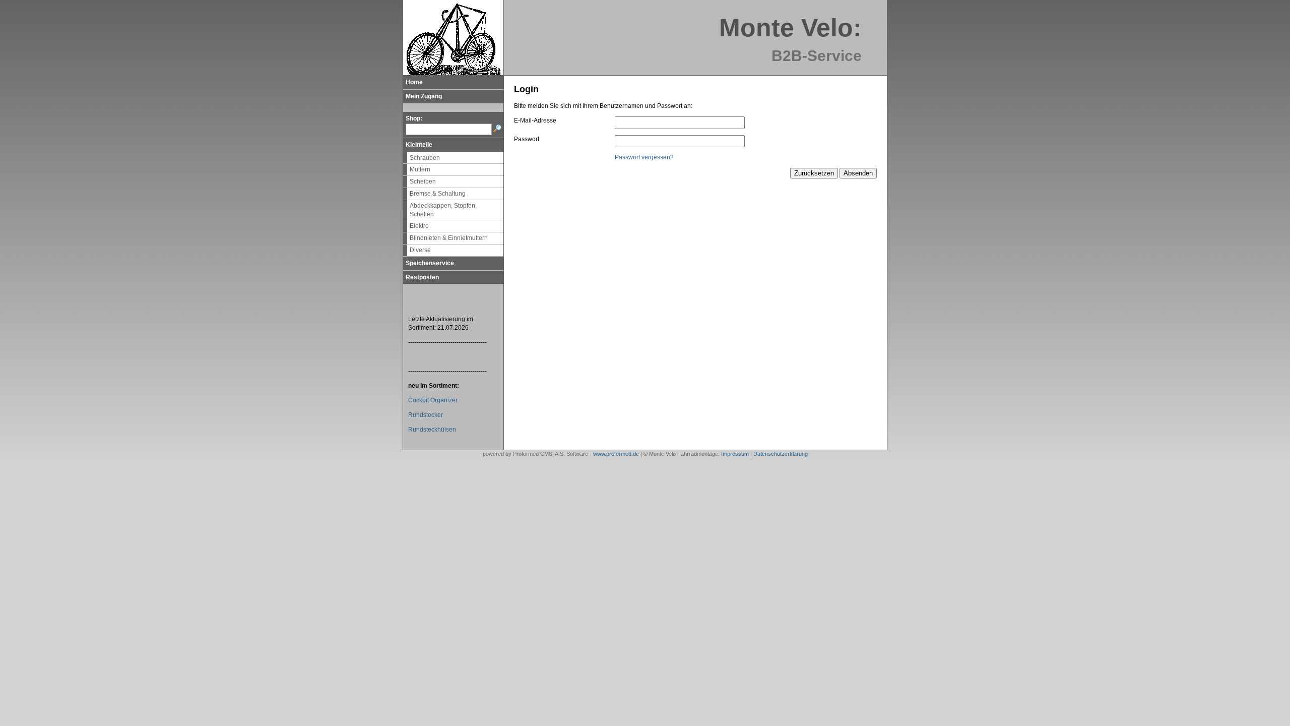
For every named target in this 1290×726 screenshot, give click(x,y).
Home (414, 82)
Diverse (420, 250)
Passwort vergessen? (644, 157)
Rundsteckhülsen (432, 429)
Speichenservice (430, 263)
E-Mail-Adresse (535, 120)
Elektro (419, 225)
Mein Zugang (424, 96)
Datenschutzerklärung (780, 454)
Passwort (526, 139)
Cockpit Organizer (433, 400)
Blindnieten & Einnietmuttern (449, 237)
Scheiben (423, 181)
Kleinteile (419, 144)
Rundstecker (425, 414)
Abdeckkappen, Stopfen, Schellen (443, 210)
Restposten (422, 277)
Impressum (735, 454)
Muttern (420, 169)
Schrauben (425, 157)
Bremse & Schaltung (438, 193)
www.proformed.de (616, 454)
